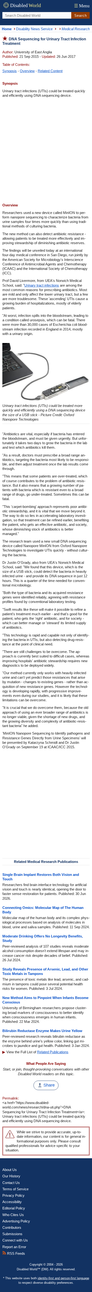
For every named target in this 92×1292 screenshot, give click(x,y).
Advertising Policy (16, 1221)
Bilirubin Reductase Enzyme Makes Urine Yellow (42, 1031)
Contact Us (11, 1183)
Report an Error (14, 1247)
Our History (11, 1176)
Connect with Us (15, 1240)
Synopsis (9, 71)
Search (80, 15)
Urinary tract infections (41, 285)
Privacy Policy (13, 1195)
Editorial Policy (13, 1208)
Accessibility (12, 1202)
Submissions (12, 1234)
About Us (9, 1170)
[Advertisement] (46, 151)
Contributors (11, 1227)
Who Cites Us (13, 1215)
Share (49, 1085)
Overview (27, 71)
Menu (82, 5)
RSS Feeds (15, 1253)
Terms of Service (15, 1189)
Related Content (50, 71)
